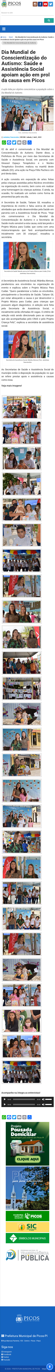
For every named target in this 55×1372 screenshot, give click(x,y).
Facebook (7, 1354)
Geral (11, 37)
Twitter (6, 1357)
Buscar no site (7, 13)
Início (4, 37)
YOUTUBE (45, 4)
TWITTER (51, 4)
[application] (27, 1099)
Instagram (7, 1352)
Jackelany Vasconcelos (11, 137)
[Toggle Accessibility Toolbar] (49, 1366)
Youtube (6, 1360)
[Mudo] (43, 1099)
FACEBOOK (40, 4)
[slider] (48, 1099)
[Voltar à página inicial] (11, 7)
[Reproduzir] (4, 1099)
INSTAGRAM (35, 4)
